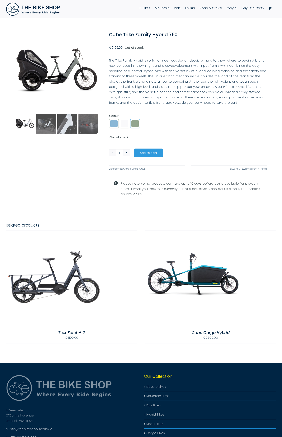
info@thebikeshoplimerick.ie (30, 429)
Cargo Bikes (130, 169)
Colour (114, 116)
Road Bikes (154, 424)
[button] (114, 123)
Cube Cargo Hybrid (211, 332)
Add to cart (148, 153)
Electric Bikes (156, 386)
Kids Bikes (153, 405)
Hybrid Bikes (155, 414)
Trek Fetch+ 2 (71, 332)
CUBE (142, 169)
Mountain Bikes (157, 396)
